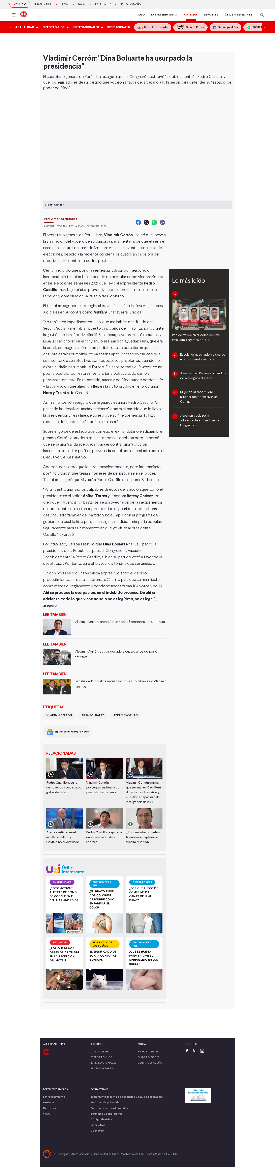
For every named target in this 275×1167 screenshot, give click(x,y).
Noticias (49, 1102)
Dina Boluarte (93, 715)
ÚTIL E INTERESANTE (238, 14)
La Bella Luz (103, 4)
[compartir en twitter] (146, 222)
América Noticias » (55, 226)
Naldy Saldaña (130, 4)
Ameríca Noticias (64, 218)
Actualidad (99, 1051)
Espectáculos (101, 1057)
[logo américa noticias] (23, 14)
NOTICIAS (190, 14)
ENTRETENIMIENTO (164, 14)
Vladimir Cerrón (59, 715)
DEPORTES (211, 14)
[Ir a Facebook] (188, 1051)
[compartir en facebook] (138, 222)
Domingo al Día (150, 1063)
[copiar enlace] (162, 222)
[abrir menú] (14, 15)
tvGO (141, 14)
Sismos (65, 4)
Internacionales (103, 1063)
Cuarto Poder (148, 1057)
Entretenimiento (54, 1097)
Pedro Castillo (126, 715)
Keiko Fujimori (42, 4)
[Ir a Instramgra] (203, 1051)
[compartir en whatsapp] (154, 222)
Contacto (97, 1131)
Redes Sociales (101, 1068)
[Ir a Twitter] (195, 1051)
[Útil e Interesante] (104, 868)
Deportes (49, 1108)
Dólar (82, 4)
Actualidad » (77, 226)
